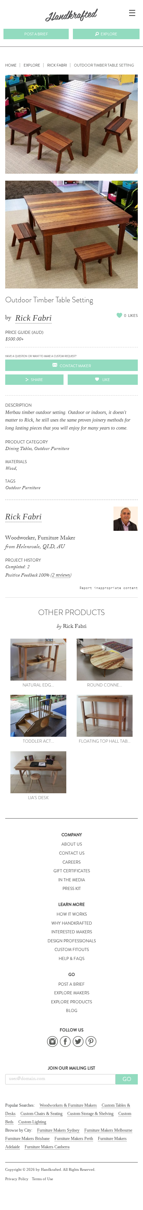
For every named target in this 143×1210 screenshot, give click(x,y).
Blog (71, 1011)
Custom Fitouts (71, 950)
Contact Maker (75, 366)
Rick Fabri (33, 317)
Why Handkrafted (71, 923)
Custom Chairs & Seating (41, 1113)
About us (71, 844)
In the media (71, 880)
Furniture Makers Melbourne (108, 1130)
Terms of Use (42, 1179)
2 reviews (61, 575)
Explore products (71, 1002)
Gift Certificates (71, 871)
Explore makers (71, 993)
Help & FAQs (71, 959)
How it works (72, 914)
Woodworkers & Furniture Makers (68, 1105)
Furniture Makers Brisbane (27, 1138)
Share (37, 379)
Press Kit (71, 888)
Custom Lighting (32, 1122)
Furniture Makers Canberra (47, 1146)
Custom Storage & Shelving (90, 1113)
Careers (71, 862)
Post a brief (36, 34)
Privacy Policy (16, 1179)
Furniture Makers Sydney (58, 1130)
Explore (109, 34)
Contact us (71, 853)
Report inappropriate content (108, 588)
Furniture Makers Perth (73, 1138)
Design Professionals (72, 941)
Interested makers (71, 932)
